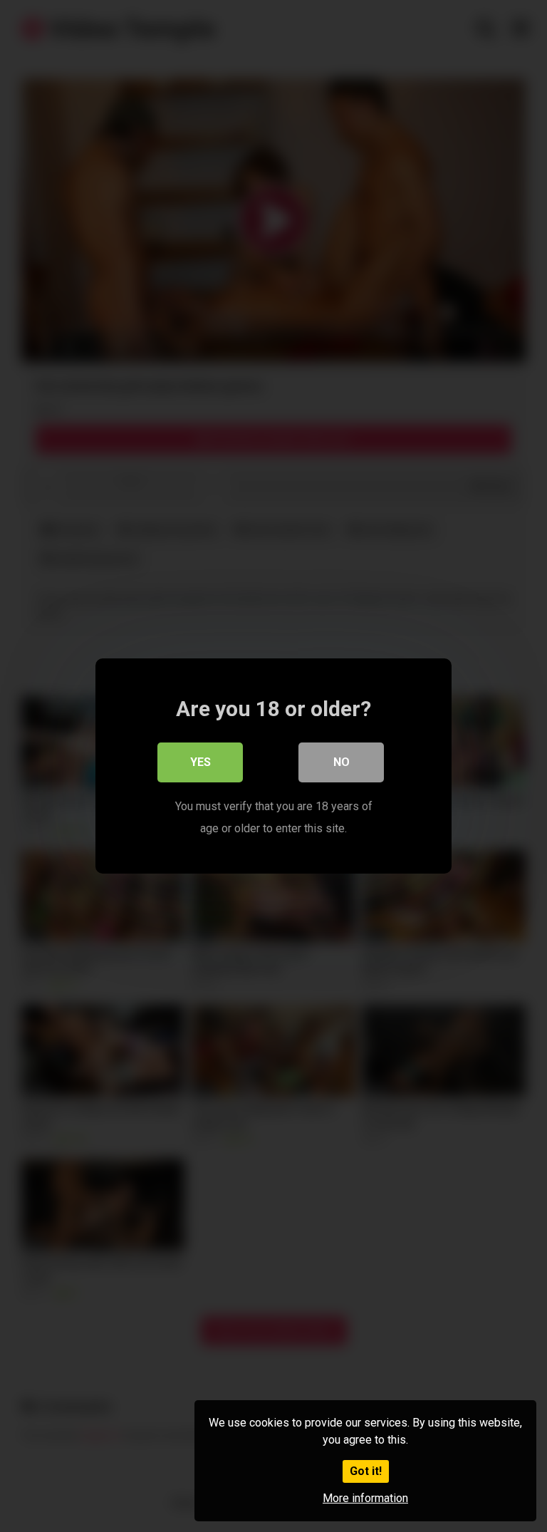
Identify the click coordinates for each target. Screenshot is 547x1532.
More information (365, 1498)
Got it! (366, 1471)
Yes (200, 762)
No (341, 762)
